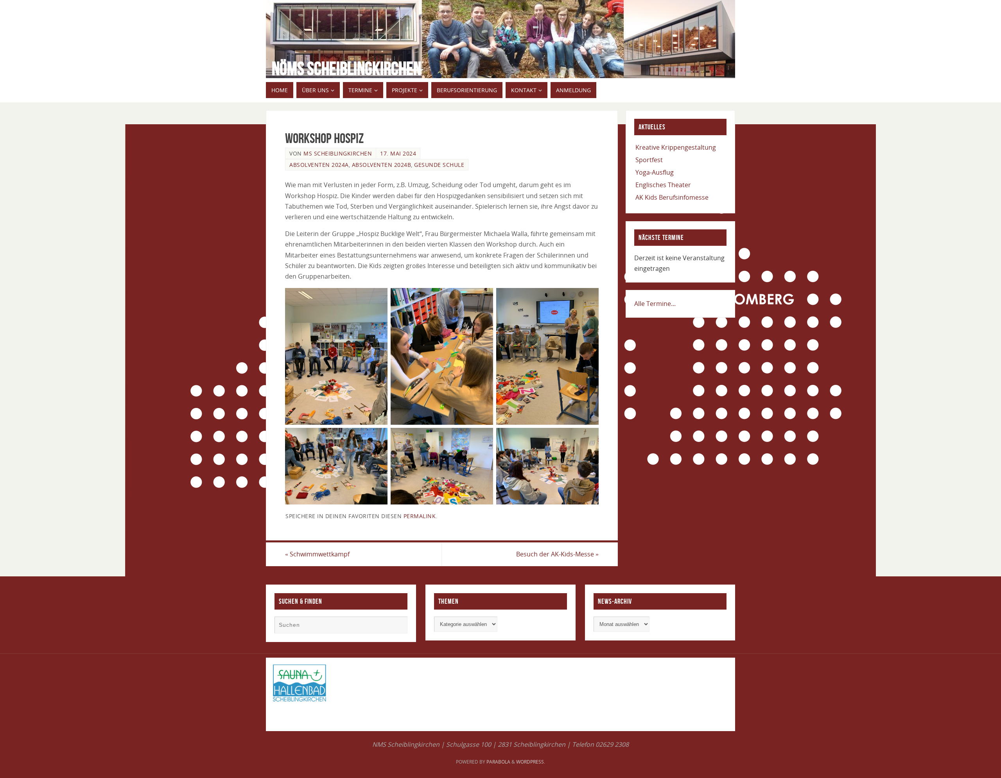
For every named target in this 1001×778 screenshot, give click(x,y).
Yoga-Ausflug (654, 172)
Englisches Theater (663, 185)
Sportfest (649, 160)
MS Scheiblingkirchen (337, 153)
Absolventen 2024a (319, 164)
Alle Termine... (655, 303)
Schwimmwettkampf (317, 554)
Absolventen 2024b (381, 164)
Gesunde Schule (439, 164)
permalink (420, 516)
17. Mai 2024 (398, 153)
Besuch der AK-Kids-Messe (557, 554)
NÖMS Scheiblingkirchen (346, 69)
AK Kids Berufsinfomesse (672, 197)
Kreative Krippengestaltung (675, 147)
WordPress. (530, 761)
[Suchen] (398, 626)
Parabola (498, 761)
